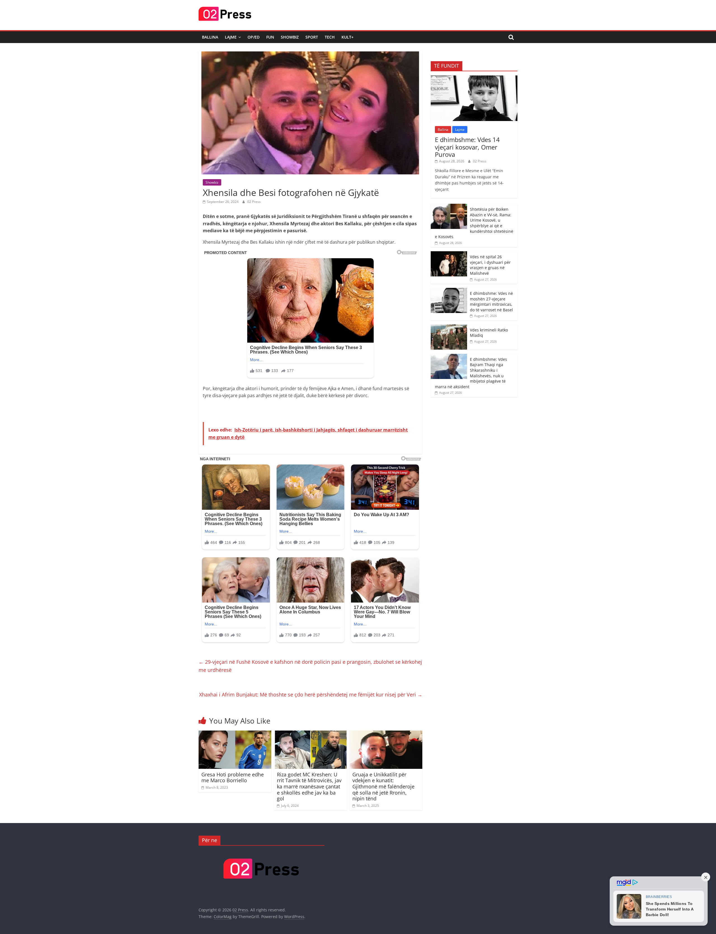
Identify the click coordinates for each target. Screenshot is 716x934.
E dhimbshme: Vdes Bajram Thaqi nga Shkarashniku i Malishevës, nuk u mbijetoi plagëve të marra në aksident (471, 373)
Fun (270, 37)
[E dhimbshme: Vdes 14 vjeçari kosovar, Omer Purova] (474, 78)
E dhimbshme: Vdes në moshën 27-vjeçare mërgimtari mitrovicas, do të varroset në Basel (491, 301)
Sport (311, 37)
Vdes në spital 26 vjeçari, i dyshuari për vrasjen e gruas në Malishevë (490, 265)
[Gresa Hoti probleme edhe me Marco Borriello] (235, 734)
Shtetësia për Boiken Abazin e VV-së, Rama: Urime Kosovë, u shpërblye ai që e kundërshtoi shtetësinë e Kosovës (474, 223)
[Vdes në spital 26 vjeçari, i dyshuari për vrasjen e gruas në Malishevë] (449, 254)
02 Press (254, 201)
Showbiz (290, 37)
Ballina (210, 37)
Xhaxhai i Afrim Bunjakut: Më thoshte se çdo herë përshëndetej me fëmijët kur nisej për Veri (310, 694)
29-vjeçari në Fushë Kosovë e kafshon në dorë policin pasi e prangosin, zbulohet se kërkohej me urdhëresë (310, 665)
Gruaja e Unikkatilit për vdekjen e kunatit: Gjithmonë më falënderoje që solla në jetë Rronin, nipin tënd (383, 786)
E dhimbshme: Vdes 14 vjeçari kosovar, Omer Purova (467, 146)
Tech (330, 37)
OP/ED (254, 37)
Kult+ (347, 37)
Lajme (231, 37)
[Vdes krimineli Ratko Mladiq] (449, 327)
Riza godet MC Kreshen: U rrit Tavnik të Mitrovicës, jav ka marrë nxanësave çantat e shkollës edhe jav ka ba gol (309, 786)
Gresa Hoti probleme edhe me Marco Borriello (232, 777)
